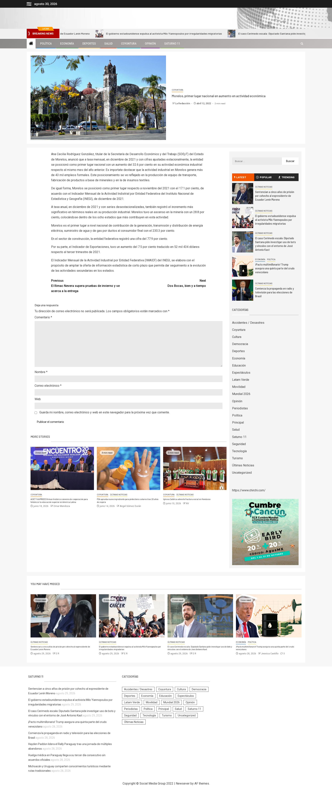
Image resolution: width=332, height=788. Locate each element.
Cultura (236, 337)
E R (57, 653)
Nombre (41, 372)
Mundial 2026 (241, 394)
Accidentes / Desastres (248, 322)
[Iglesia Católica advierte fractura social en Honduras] (195, 468)
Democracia (240, 344)
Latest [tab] (241, 177)
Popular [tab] (266, 177)
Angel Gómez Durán (130, 506)
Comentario (43, 317)
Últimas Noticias (118, 495)
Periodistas (240, 408)
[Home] (31, 43)
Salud (108, 43)
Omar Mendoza (61, 506)
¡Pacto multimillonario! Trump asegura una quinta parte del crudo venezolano (275, 268)
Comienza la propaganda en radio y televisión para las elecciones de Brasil (274, 292)
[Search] (302, 43)
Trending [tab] (288, 177)
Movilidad (238, 387)
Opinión (150, 43)
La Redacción (183, 103)
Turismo (237, 458)
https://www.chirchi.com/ (249, 490)
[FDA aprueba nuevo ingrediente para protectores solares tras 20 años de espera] (128, 468)
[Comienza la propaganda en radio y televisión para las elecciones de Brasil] (242, 290)
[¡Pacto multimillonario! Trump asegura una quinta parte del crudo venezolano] (242, 266)
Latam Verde (240, 380)
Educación (239, 365)
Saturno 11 (172, 43)
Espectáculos (241, 372)
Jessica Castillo (270, 653)
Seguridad (239, 444)
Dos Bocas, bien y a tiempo (187, 283)
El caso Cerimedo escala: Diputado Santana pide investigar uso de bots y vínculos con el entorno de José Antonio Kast (275, 243)
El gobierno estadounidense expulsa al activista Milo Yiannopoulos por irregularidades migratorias (132, 33)
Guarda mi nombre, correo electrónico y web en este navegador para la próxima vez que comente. (104, 412)
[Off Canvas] (29, 4)
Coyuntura (128, 43)
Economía (67, 43)
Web (38, 399)
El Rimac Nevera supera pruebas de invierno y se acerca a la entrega (85, 286)
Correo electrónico (48, 385)
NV (187, 503)
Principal (238, 422)
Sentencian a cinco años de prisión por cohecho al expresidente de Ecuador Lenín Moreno (274, 195)
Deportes (89, 43)
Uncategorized (242, 472)
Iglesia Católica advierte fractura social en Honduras (187, 499)
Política (46, 43)
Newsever (183, 783)
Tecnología (239, 451)
